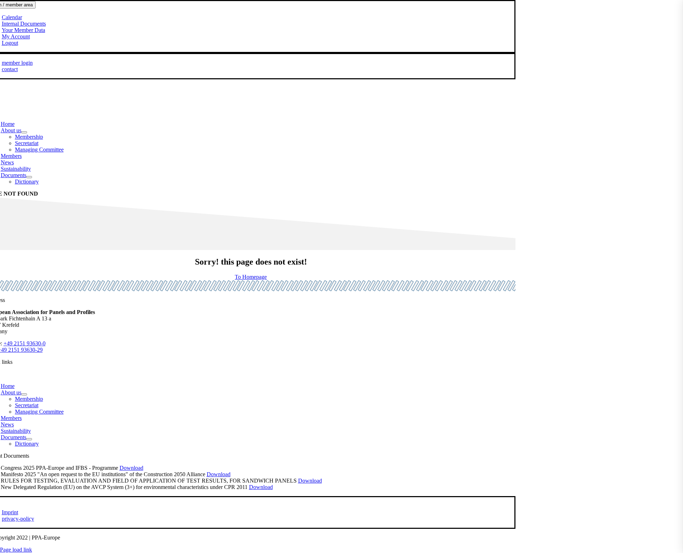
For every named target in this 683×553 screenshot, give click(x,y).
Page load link (16, 550)
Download (131, 468)
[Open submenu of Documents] (29, 177)
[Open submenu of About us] (24, 132)
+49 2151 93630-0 (25, 343)
